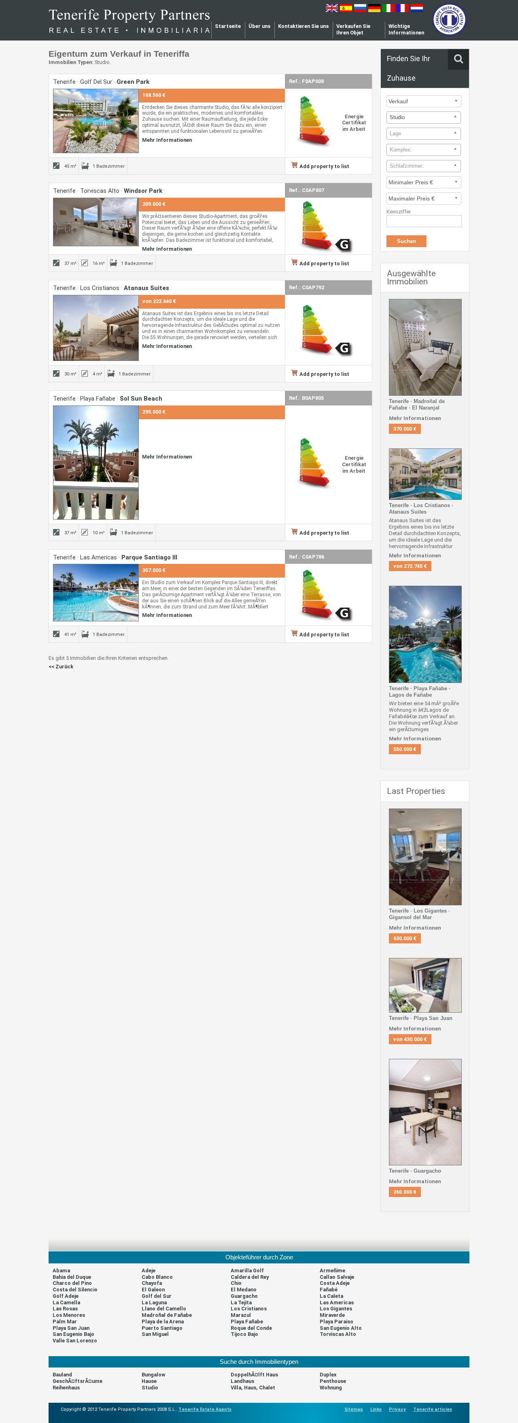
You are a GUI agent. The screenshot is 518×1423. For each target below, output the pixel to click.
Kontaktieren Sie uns (303, 26)
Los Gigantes (336, 1309)
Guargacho (244, 1296)
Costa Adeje (335, 1283)
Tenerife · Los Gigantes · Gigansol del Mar (419, 914)
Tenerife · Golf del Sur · (101, 81)
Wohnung (331, 1388)
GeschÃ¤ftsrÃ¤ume (77, 1381)
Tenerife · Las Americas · (115, 557)
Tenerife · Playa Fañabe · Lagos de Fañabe (419, 691)
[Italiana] (388, 10)
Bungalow (153, 1375)
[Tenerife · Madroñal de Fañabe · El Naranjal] (425, 394)
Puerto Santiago (162, 1328)
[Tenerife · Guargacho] (425, 1164)
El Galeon (153, 1289)
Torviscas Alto (338, 1334)
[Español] (346, 10)
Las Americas (337, 1302)
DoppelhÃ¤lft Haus (254, 1375)
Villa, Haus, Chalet (253, 1388)
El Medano (244, 1289)
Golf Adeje (66, 1296)
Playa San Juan (71, 1328)
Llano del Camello (164, 1309)
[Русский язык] (360, 10)
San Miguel (155, 1334)
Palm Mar (65, 1321)
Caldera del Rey (250, 1277)
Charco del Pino (72, 1283)
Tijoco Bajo (244, 1334)
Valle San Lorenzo (75, 1341)
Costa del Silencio (75, 1289)
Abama (61, 1270)
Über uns (259, 26)
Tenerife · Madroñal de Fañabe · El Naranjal (417, 404)
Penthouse (333, 1381)
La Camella (66, 1302)
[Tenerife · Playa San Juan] (425, 1011)
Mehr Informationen (167, 140)
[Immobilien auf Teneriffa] (129, 36)
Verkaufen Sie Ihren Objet (353, 29)
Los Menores (69, 1315)
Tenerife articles (432, 1409)
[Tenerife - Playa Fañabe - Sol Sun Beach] (96, 518)
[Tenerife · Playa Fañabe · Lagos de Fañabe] (425, 681)
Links (376, 1409)
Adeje (148, 1270)
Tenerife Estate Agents (204, 1409)
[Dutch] (417, 10)
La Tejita (241, 1302)
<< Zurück (61, 666)
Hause (149, 1381)
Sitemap (353, 1409)
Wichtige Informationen (406, 29)
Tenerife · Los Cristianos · (111, 288)
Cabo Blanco (157, 1277)
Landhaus (242, 1381)
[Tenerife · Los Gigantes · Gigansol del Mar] (425, 903)
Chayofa (152, 1283)
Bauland (62, 1375)
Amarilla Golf (247, 1270)
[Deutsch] (374, 10)
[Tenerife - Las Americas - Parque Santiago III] (96, 620)
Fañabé (329, 1289)
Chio (236, 1283)
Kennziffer (398, 212)
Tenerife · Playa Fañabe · (107, 398)
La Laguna (154, 1302)
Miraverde (332, 1315)
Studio (150, 1388)
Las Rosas (65, 1309)
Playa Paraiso (336, 1321)
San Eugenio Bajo (73, 1334)
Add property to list (324, 166)
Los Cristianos (249, 1309)
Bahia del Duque (72, 1277)
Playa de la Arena (163, 1321)
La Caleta (331, 1296)
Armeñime (332, 1270)
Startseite (228, 26)
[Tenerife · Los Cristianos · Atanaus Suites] (425, 498)
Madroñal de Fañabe (167, 1315)
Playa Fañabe (247, 1321)
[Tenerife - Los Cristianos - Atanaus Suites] (96, 359)
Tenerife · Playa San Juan (420, 1018)
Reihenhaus (66, 1388)
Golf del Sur (157, 1296)
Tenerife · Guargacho (415, 1171)
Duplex (328, 1375)
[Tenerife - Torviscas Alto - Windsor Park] (96, 244)
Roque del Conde (251, 1328)
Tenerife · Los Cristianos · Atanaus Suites (421, 508)
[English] (332, 10)
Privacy (397, 1409)
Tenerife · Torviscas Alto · (107, 190)
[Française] (403, 10)
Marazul (241, 1315)
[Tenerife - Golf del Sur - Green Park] (96, 151)
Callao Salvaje (337, 1277)
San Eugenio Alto (341, 1328)
